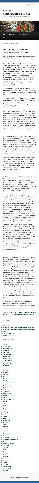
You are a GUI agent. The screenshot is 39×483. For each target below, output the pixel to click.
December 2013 (7, 358)
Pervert (5, 436)
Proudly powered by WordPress (19, 477)
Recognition (6, 445)
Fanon (5, 397)
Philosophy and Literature (10, 439)
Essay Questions (13, 34)
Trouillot (5, 464)
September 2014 (7, 348)
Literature (5, 428)
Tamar (4, 459)
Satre (4, 449)
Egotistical (6, 391)
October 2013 (6, 362)
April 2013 (6, 366)
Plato (12, 314)
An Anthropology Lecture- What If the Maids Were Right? (19, 327)
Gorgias (15, 312)
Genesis (5, 331)
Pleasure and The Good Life (16, 49)
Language (6, 426)
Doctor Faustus (7, 390)
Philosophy (26, 312)
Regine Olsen (7, 447)
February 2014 (7, 354)
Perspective (6, 434)
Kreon (4, 424)
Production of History (9, 443)
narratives (6, 430)
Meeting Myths (7, 335)
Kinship (5, 422)
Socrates (16, 314)
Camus (5, 380)
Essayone (5, 395)
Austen (5, 378)
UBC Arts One (30, 314)
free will (5, 401)
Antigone (5, 372)
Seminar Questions (24, 34)
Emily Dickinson (7, 393)
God (4, 407)
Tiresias (5, 462)
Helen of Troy (6, 413)
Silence (5, 451)
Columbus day (7, 386)
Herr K (5, 415)
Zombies (5, 470)
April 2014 (6, 350)
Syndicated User (24, 52)
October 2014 (6, 346)
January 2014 (6, 356)
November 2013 (7, 360)
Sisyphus (5, 453)
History (5, 416)
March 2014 (6, 352)
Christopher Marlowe (9, 382)
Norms (5, 432)
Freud (4, 403)
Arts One (10, 312)
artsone (5, 376)
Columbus (6, 384)
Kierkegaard (6, 420)
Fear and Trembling (8, 333)
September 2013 (7, 364)
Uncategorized (7, 468)
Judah (4, 418)
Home (4, 34)
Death (4, 388)
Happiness (20, 312)
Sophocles (6, 457)
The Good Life (22, 314)
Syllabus (5, 37)
